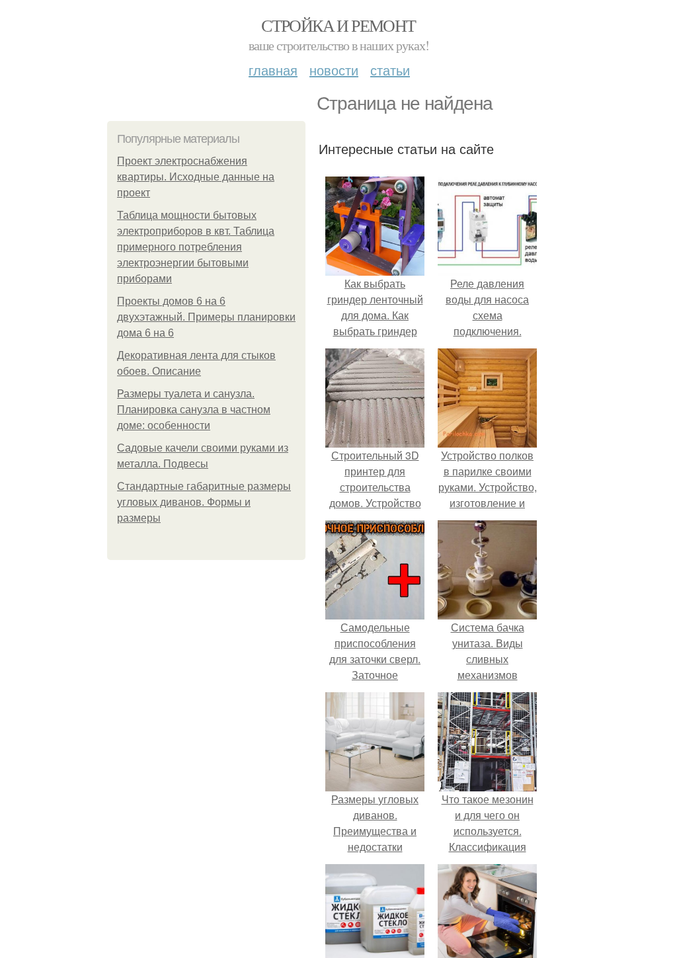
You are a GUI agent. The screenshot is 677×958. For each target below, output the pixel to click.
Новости (333, 69)
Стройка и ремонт (338, 25)
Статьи (390, 69)
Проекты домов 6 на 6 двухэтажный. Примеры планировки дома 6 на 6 (206, 317)
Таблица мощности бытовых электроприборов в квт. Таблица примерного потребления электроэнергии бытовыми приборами (195, 247)
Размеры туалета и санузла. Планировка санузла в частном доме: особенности (193, 409)
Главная (273, 69)
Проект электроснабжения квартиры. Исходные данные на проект (195, 176)
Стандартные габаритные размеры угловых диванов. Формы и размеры (204, 502)
